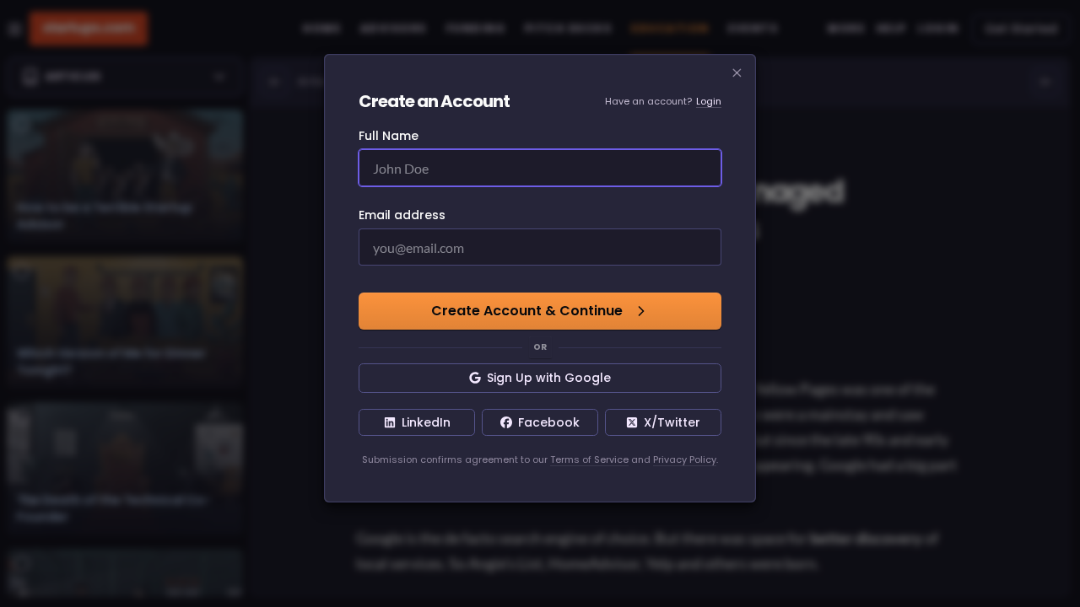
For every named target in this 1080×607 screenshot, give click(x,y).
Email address (402, 215)
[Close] (737, 73)
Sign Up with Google (549, 377)
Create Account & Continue (527, 310)
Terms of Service (589, 459)
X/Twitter (672, 422)
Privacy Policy (684, 459)
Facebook (549, 422)
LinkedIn (426, 422)
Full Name (388, 135)
